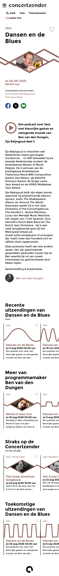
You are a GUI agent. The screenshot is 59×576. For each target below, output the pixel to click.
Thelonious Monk (13, 97)
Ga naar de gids (13, 450)
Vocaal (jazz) (18, 457)
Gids (22, 13)
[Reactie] (23, 106)
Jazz (8, 28)
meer (8, 319)
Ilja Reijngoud (27, 94)
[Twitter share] (16, 106)
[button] (11, 128)
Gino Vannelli (11, 94)
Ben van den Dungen (29, 278)
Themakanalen (37, 13)
